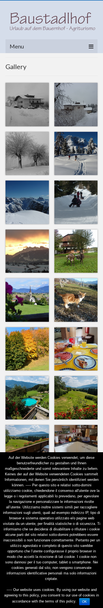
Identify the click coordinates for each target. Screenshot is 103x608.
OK (84, 602)
